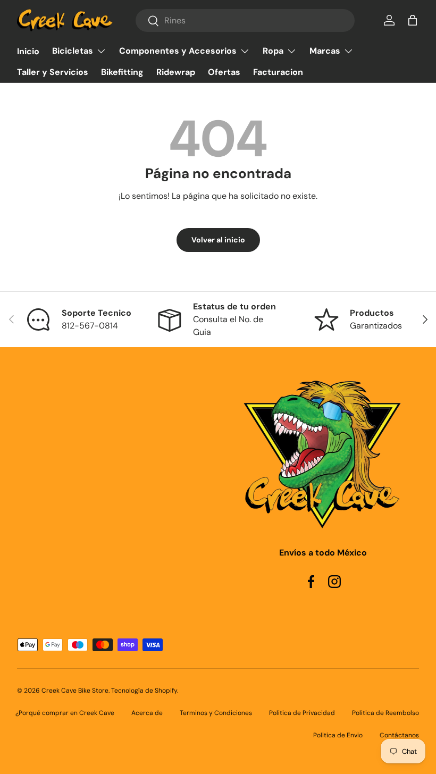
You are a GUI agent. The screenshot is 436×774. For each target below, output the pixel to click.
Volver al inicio (218, 240)
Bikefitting (122, 72)
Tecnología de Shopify (144, 690)
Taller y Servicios (52, 72)
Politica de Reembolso (385, 713)
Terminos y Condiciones (216, 713)
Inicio (28, 51)
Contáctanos (399, 735)
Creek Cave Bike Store (74, 690)
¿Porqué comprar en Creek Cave (64, 713)
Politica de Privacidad (302, 713)
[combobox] (245, 20)
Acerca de (147, 713)
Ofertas (224, 72)
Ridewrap (175, 72)
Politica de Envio (338, 735)
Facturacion (278, 72)
